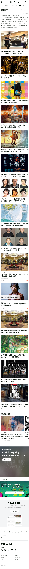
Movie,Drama (15, 531)
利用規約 (16, 561)
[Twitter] (10, 5)
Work (10, 532)
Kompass (6, 537)
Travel (14, 532)
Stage (20, 531)
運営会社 (16, 555)
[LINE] (23, 5)
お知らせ (2, 559)
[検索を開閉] (25, 2)
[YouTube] (20, 6)
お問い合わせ (17, 559)
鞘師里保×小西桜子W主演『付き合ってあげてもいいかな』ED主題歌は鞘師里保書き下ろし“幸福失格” (12, 436)
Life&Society (4, 532)
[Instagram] (13, 5)
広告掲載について (17, 557)
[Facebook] (16, 5)
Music (2, 531)
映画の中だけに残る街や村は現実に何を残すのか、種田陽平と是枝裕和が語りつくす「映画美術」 (14, 406)
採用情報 (2, 557)
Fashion (19, 532)
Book (25, 531)
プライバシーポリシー (5, 561)
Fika (2, 537)
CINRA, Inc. (7, 544)
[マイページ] (2, 2)
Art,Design (8, 531)
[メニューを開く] (27, 2)
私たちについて (4, 555)
